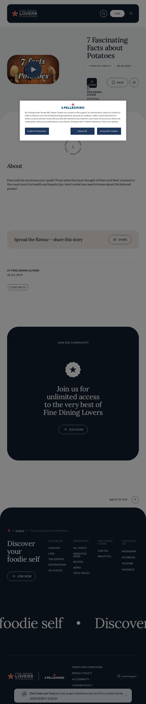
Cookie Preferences (36, 131)
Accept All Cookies (109, 131)
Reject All (82, 131)
